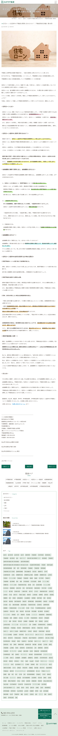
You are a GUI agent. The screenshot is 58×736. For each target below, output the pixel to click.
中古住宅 (37, 661)
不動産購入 (30, 568)
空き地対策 (10, 555)
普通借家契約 (41, 614)
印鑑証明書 (31, 621)
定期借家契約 (49, 614)
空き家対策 (16, 555)
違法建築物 (34, 677)
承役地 (27, 687)
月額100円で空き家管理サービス (33, 558)
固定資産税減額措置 (8, 568)
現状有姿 (14, 621)
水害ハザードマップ (39, 634)
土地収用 (26, 691)
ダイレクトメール (43, 664)
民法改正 (21, 618)
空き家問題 (12, 581)
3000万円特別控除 (43, 657)
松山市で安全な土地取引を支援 (10, 442)
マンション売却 (12, 578)
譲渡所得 (46, 647)
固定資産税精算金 (30, 674)
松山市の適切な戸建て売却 (9, 447)
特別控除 (19, 627)
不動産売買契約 (34, 618)
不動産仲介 (47, 578)
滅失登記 (5, 661)
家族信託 (11, 661)
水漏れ (13, 574)
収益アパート (45, 641)
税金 (11, 644)
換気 (17, 581)
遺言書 (14, 598)
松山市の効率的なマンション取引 (11, 451)
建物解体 (36, 657)
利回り (51, 641)
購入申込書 (27, 611)
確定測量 (34, 644)
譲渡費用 (41, 594)
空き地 (5, 555)
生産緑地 (49, 608)
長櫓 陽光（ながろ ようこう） (17, 424)
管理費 (39, 581)
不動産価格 (6, 647)
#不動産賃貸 (17, 479)
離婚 (22, 694)
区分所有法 (6, 588)
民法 (10, 604)
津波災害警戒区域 (48, 634)
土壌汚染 (46, 621)
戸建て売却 (44, 588)
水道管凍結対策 (7, 574)
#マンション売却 (35, 483)
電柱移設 (11, 601)
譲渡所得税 (27, 555)
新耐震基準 (24, 657)
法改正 (18, 681)
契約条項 (41, 618)
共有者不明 (20, 684)
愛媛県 (35, 578)
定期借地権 (34, 681)
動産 (9, 674)
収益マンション (37, 641)
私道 (41, 691)
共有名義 (5, 604)
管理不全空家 (50, 564)
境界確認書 (43, 568)
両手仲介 (31, 591)
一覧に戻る (29, 466)
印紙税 (16, 647)
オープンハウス (13, 651)
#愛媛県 (44, 483)
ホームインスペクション (20, 671)
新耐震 (5, 681)
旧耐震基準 (17, 657)
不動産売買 (36, 568)
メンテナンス (6, 664)
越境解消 (15, 618)
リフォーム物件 (21, 608)
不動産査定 (19, 578)
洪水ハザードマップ (29, 634)
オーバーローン (24, 654)
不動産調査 (13, 627)
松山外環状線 (20, 691)
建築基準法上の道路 (28, 574)
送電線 (37, 687)
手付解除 (27, 664)
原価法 (18, 641)
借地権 (23, 681)
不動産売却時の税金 (22, 584)
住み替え (26, 694)
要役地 (22, 687)
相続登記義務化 (38, 601)
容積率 (45, 677)
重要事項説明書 (19, 571)
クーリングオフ (7, 614)
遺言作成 (5, 601)
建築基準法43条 (43, 574)
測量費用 (5, 598)
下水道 (32, 608)
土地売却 (50, 574)
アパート (41, 694)
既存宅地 (34, 571)
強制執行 (17, 654)
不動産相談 (6, 618)
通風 (21, 581)
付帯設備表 (46, 618)
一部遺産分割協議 (12, 608)
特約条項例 (25, 667)
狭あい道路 (6, 677)
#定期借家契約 (48, 479)
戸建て (5, 461)
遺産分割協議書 (16, 604)
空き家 (22, 555)
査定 (36, 694)
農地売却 (22, 611)
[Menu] (55, 2)
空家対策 (32, 687)
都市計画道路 (6, 691)
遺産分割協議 (23, 604)
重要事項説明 (46, 604)
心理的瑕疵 (35, 594)
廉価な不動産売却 (11, 681)
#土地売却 (18, 483)
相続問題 (33, 598)
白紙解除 (15, 634)
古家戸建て (51, 591)
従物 (24, 674)
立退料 (41, 687)
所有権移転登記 (7, 654)
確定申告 (33, 627)
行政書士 (4, 428)
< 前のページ (6, 466)
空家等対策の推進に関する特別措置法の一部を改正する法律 (16, 564)
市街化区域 (12, 611)
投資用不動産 (41, 631)
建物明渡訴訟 (47, 687)
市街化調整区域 (27, 571)
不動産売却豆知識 (31, 604)
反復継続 (34, 624)
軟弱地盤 (36, 667)
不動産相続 (34, 555)
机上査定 (31, 661)
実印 (36, 621)
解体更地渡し (48, 555)
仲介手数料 (41, 578)
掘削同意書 (6, 694)
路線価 (31, 578)
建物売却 (46, 594)
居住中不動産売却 (32, 637)
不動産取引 (50, 558)
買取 (45, 694)
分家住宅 (30, 631)
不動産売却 (16, 694)
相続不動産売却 (17, 601)
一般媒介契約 (24, 591)
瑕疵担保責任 (37, 588)
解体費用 (51, 594)
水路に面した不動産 (49, 637)
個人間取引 (46, 611)
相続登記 (45, 601)
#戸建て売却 (26, 483)
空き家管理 (6, 500)
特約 (37, 664)
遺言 (10, 598)
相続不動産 (39, 598)
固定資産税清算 (44, 651)
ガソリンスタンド (23, 624)
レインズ (5, 591)
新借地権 (40, 681)
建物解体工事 (28, 644)
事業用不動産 (21, 644)
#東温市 (10, 486)
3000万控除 (21, 634)
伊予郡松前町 (11, 697)
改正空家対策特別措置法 (35, 564)
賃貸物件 (49, 674)
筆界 (18, 568)
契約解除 (13, 614)
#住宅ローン (26, 479)
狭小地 (14, 667)
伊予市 (45, 571)
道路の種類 (25, 651)
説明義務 (5, 608)
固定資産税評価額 (38, 654)
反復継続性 (49, 624)
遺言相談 (49, 598)
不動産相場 (26, 578)
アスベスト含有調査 (8, 634)
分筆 (35, 647)
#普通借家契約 (10, 483)
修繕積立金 (6, 584)
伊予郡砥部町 (26, 581)
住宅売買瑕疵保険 (30, 671)
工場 (30, 624)
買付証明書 (34, 611)
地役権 (18, 687)
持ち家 (44, 674)
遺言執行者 (6, 644)
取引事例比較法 (7, 641)
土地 (2, 461)
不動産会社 (6, 671)
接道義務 (36, 574)
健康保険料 (40, 647)
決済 (33, 584)
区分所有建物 (33, 581)
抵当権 (31, 651)
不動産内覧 (25, 637)
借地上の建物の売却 (48, 681)
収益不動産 (30, 641)
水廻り (12, 664)
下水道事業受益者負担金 (40, 608)
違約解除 (32, 664)
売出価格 (28, 614)
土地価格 (12, 647)
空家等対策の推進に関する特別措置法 (11, 561)
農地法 (5, 637)
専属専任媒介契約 (43, 591)
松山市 (11, 694)
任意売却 (32, 694)
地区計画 (40, 677)
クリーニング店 (15, 624)
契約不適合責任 (29, 588)
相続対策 (46, 627)
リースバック (34, 614)
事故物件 (29, 594)
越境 (11, 618)
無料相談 (31, 654)
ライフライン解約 (36, 684)
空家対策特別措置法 (25, 561)
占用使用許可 (41, 637)
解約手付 (15, 594)
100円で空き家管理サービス (9, 687)
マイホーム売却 (13, 584)
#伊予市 (16, 486)
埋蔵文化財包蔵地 (7, 667)
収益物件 (50, 694)
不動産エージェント (46, 671)
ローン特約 (26, 618)
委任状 (50, 664)
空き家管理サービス (19, 664)
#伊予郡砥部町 (34, 486)
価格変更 (22, 614)
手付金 (10, 594)
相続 (5, 503)
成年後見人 (16, 661)
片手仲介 (36, 591)
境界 (14, 568)
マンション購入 (46, 581)
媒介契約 (11, 591)
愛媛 (16, 697)
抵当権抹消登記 (29, 647)
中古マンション (44, 661)
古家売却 (5, 594)
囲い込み (38, 671)
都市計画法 (13, 691)
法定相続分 (39, 604)
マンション (9, 461)
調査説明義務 (49, 667)
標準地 (50, 644)
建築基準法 (30, 657)
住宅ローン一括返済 (14, 631)
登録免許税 (22, 647)
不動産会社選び (17, 637)
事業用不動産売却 (26, 627)
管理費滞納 (12, 588)
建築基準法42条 (19, 574)
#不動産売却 (9, 479)
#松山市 (50, 483)
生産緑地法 (6, 611)
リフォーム (51, 661)
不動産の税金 (40, 627)
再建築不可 (40, 571)
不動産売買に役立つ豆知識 (9, 571)
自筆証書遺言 (20, 598)
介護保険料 (6, 651)
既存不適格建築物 (26, 677)
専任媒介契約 (17, 591)
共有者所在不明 (27, 684)
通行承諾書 (46, 691)
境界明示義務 (23, 568)
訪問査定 (19, 667)
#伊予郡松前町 (24, 486)
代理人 (22, 661)
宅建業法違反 (6, 627)
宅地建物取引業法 (41, 624)
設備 (10, 621)
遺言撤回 (40, 644)
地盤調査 (31, 667)
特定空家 (43, 564)
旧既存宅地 (18, 588)
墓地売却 (12, 671)
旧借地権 (28, 681)
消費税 (15, 644)
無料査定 (13, 641)
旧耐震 (49, 677)
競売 (13, 654)
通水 (17, 558)
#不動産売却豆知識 (44, 486)
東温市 (5, 697)
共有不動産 (51, 601)
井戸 (18, 614)
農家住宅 (35, 631)
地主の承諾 (6, 684)
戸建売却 (5, 578)
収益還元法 (24, 641)
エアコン (5, 621)
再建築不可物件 (23, 631)
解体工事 (48, 631)
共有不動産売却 (13, 684)
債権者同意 (36, 651)
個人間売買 (40, 611)
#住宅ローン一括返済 (37, 479)
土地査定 (20, 651)
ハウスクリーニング (47, 654)
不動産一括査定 (22, 594)
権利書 (29, 584)
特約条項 (20, 621)
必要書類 (25, 621)
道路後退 (19, 677)
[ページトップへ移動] (55, 713)
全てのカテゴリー (8, 497)
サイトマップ (20, 730)
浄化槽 (27, 608)
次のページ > (52, 466)
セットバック (12, 677)
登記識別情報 (39, 584)
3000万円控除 (41, 555)
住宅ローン (6, 631)
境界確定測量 (31, 601)
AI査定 (26, 661)
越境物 (5, 674)
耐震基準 (32, 691)
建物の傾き (42, 667)
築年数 (36, 691)
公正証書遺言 (27, 598)
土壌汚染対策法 (7, 624)
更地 (23, 588)
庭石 (16, 674)
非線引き (12, 657)
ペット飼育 (6, 657)
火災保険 (50, 588)
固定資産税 (44, 558)
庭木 (13, 674)
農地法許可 (10, 637)
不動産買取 (6, 581)
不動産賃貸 (6, 558)
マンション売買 (47, 584)
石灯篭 (20, 674)
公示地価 (45, 644)
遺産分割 (51, 657)
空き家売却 (12, 558)
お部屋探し (38, 674)
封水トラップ (22, 558)
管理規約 (41, 621)
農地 (17, 611)
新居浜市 (24, 601)
